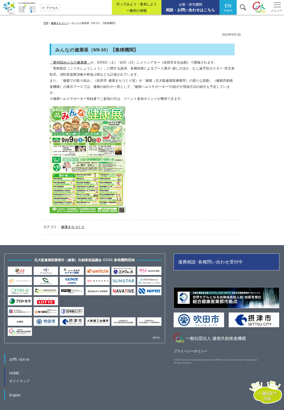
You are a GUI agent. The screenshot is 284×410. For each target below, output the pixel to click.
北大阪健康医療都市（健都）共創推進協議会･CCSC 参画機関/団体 (84, 260)
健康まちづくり (73, 227)
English (15, 395)
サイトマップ (19, 381)
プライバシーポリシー (190, 351)
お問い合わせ (19, 359)
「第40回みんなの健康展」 (70, 62)
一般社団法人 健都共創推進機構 (216, 338)
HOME (14, 373)
